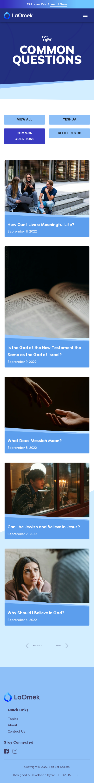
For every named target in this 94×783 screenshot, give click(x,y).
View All (24, 119)
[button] (85, 15)
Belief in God (69, 133)
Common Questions (24, 136)
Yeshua (69, 119)
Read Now (58, 4)
